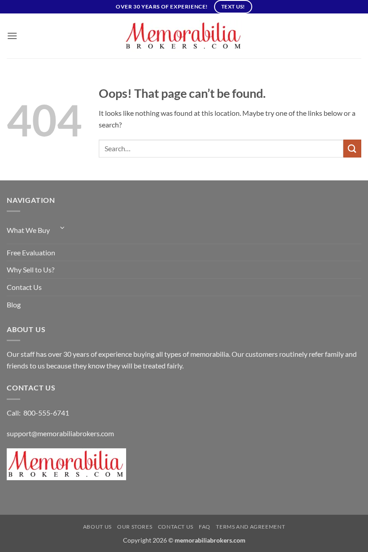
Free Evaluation (31, 252)
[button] (12, 36)
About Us (97, 526)
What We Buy (28, 230)
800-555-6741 (46, 412)
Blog (14, 304)
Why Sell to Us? (30, 269)
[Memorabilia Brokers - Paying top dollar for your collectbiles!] (184, 36)
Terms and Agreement (250, 526)
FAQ (204, 526)
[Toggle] (62, 228)
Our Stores (134, 526)
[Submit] (352, 148)
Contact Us (24, 287)
